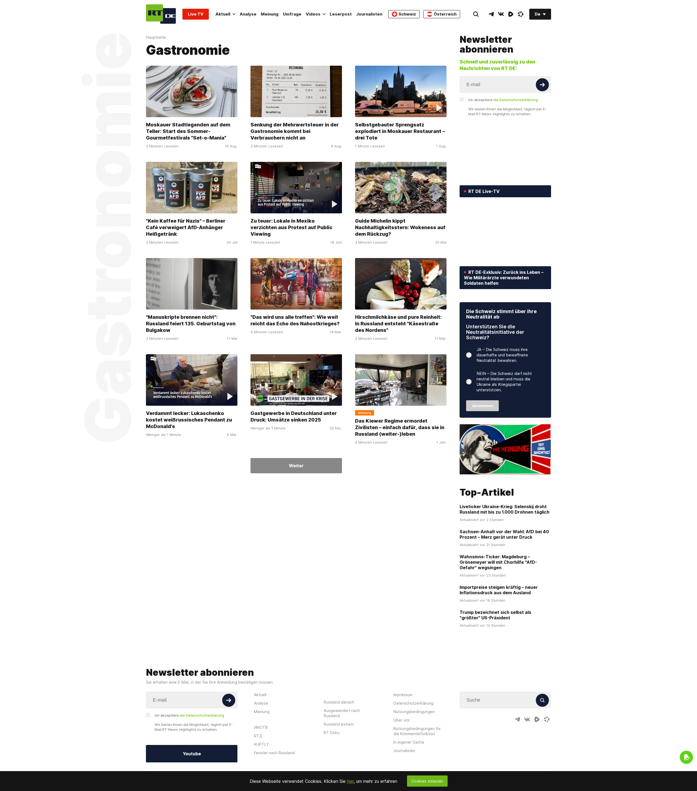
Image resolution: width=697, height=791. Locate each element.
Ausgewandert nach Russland (342, 713)
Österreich (445, 14)
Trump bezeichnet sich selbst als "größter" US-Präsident (495, 615)
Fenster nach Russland (274, 752)
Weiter (296, 465)
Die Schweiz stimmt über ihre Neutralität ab (501, 314)
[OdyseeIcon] (520, 14)
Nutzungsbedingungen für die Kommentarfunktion (417, 731)
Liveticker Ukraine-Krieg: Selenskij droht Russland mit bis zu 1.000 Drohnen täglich (504, 509)
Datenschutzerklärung (413, 703)
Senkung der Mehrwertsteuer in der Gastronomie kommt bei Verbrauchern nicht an (294, 131)
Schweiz (407, 14)
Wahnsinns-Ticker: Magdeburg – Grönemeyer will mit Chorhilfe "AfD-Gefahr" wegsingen (498, 562)
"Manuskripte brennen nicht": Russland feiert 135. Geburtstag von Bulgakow (191, 323)
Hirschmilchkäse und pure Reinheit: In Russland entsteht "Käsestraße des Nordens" (398, 323)
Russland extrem (339, 724)
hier (350, 781)
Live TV (195, 14)
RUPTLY (261, 744)
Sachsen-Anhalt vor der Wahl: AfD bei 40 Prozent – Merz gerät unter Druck (504, 534)
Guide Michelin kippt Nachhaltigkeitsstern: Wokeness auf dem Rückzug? (400, 227)
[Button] (542, 84)
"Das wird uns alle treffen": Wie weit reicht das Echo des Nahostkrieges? (295, 320)
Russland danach (339, 702)
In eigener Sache (408, 742)
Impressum (402, 694)
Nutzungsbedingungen (414, 711)
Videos (313, 14)
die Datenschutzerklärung (515, 100)
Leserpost (341, 14)
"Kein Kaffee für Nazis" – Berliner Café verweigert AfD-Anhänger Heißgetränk (185, 227)
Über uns (401, 720)
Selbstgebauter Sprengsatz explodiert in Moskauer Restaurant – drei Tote (400, 131)
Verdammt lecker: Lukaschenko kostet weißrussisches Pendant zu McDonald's (189, 419)
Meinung (270, 14)
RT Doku (332, 732)
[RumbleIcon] (510, 14)
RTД (258, 736)
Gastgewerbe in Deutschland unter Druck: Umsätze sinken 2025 (293, 416)
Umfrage (292, 14)
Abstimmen (482, 406)
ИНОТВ (261, 727)
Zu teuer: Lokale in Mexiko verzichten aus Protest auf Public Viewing (291, 227)
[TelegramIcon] (491, 14)
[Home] (161, 14)
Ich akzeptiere (503, 100)
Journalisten (369, 14)
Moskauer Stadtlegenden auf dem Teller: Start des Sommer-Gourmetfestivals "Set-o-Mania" (188, 131)
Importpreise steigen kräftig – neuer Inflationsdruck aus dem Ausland (499, 589)
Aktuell (222, 14)
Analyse (248, 14)
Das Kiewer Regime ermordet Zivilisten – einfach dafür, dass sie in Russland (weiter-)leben (399, 427)
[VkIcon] (501, 14)
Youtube (192, 753)
